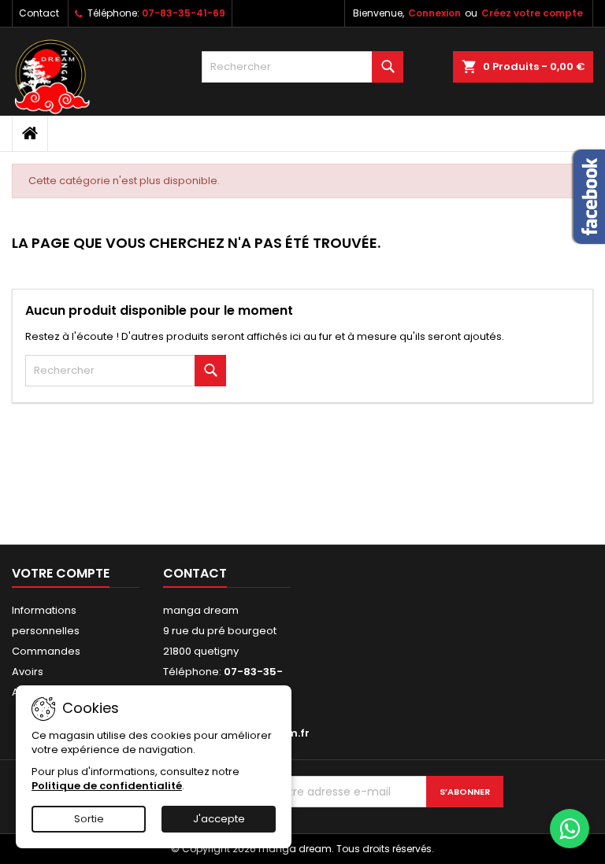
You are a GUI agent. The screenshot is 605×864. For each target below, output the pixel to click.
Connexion (434, 13)
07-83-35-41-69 (183, 13)
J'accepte (219, 818)
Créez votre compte (532, 13)
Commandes (46, 651)
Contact (39, 13)
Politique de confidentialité (107, 785)
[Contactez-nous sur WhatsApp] (569, 828)
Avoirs (27, 671)
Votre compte (60, 573)
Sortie (89, 818)
